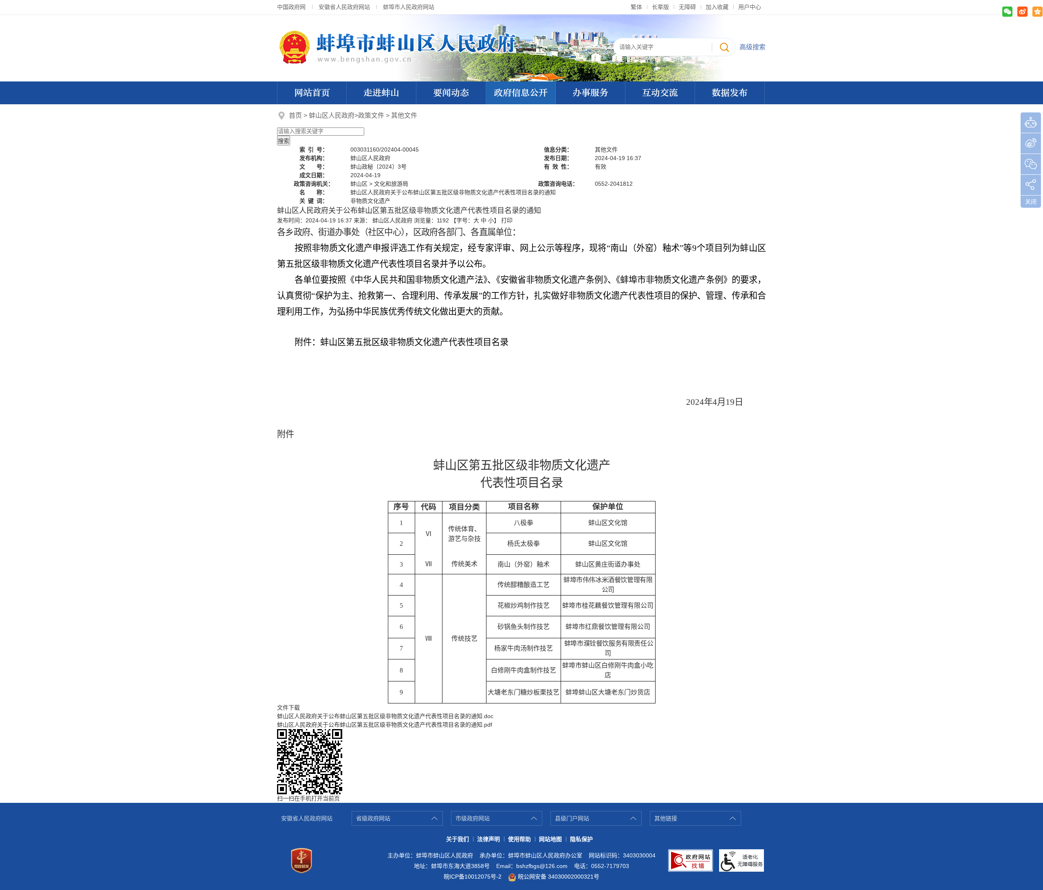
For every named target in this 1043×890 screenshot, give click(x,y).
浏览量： (431, 220)
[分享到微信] (1007, 12)
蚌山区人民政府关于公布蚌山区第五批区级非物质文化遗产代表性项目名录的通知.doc (385, 716)
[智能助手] (1031, 122)
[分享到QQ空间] (1037, 12)
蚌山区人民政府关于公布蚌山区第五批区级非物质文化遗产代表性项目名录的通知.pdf (384, 724)
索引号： (313, 149)
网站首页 (312, 93)
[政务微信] (1031, 164)
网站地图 (550, 839)
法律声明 (488, 839)
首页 (295, 115)
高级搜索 (752, 47)
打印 (507, 220)
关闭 (1030, 201)
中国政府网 (291, 7)
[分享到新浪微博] (1022, 12)
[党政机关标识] (301, 860)
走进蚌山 (381, 93)
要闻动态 (451, 93)
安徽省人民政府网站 (344, 7)
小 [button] (491, 220)
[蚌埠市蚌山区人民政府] (521, 47)
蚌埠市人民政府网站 (408, 7)
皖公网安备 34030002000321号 (558, 876)
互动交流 (660, 93)
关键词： (313, 201)
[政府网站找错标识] (690, 860)
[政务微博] (1031, 143)
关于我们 (457, 839)
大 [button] (476, 220)
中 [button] (483, 220)
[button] (660, 7)
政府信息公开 (521, 93)
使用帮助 (519, 839)
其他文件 (404, 115)
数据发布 (730, 93)
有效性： (558, 166)
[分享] (1031, 185)
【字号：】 (475, 220)
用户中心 (749, 7)
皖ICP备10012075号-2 (473, 876)
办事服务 (590, 93)
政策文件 (371, 115)
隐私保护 (581, 839)
